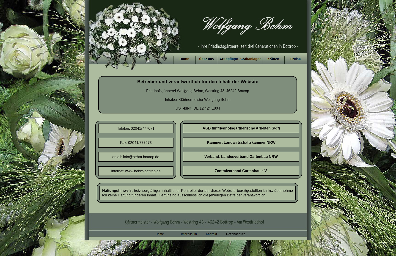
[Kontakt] (210, 233)
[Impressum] (185, 233)
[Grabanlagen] (251, 58)
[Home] (184, 58)
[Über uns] (206, 58)
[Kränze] (273, 58)
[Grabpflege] (229, 58)
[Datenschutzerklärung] (235, 233)
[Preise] (295, 58)
